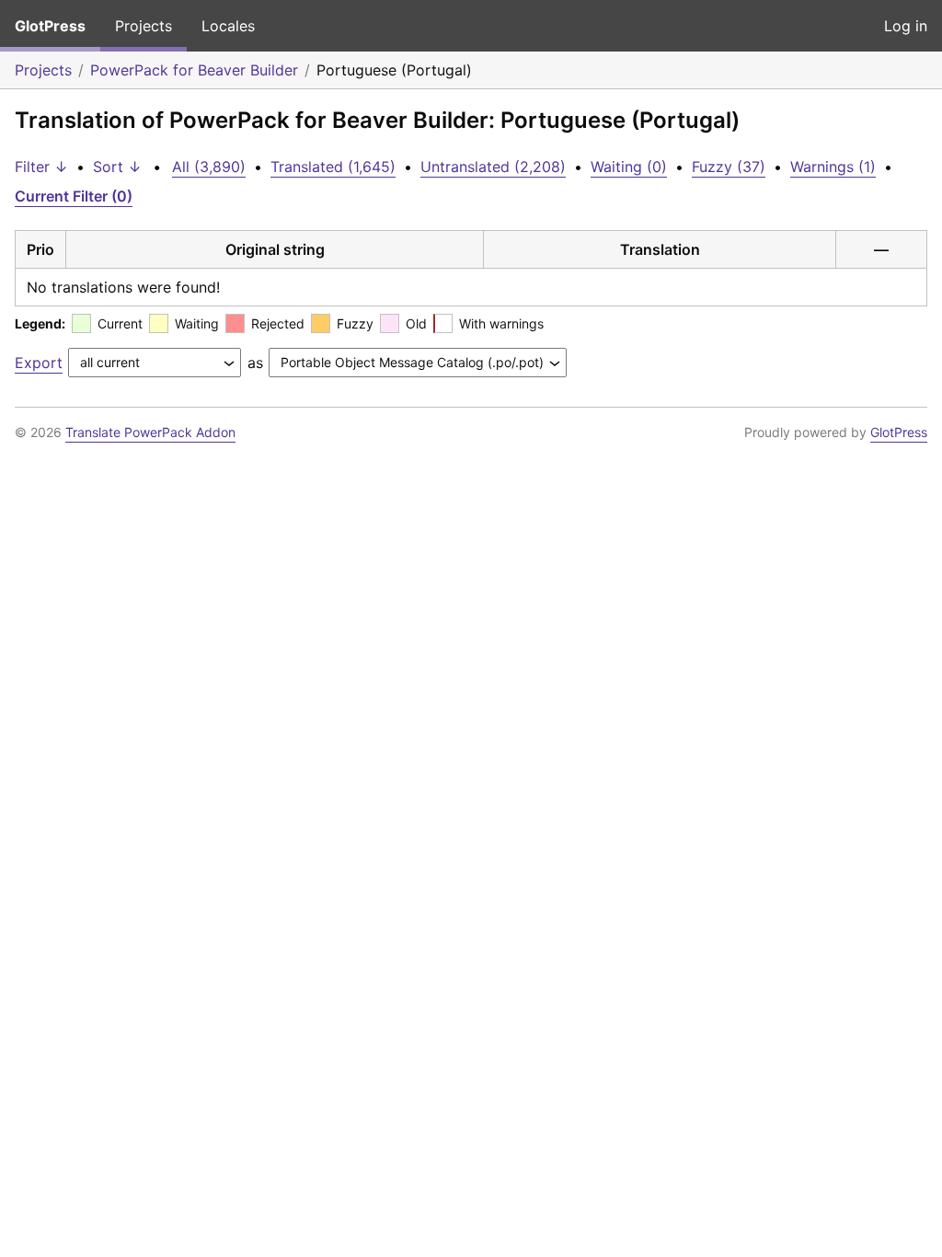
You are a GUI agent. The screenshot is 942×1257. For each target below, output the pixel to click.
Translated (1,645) (333, 166)
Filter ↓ (41, 166)
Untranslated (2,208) (493, 166)
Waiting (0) (629, 166)
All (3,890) (209, 166)
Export (39, 362)
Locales (228, 26)
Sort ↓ (117, 166)
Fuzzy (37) (728, 166)
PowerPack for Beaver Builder (194, 70)
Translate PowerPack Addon (150, 432)
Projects (143, 26)
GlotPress (50, 26)
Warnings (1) (833, 166)
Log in (905, 26)
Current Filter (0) (73, 196)
